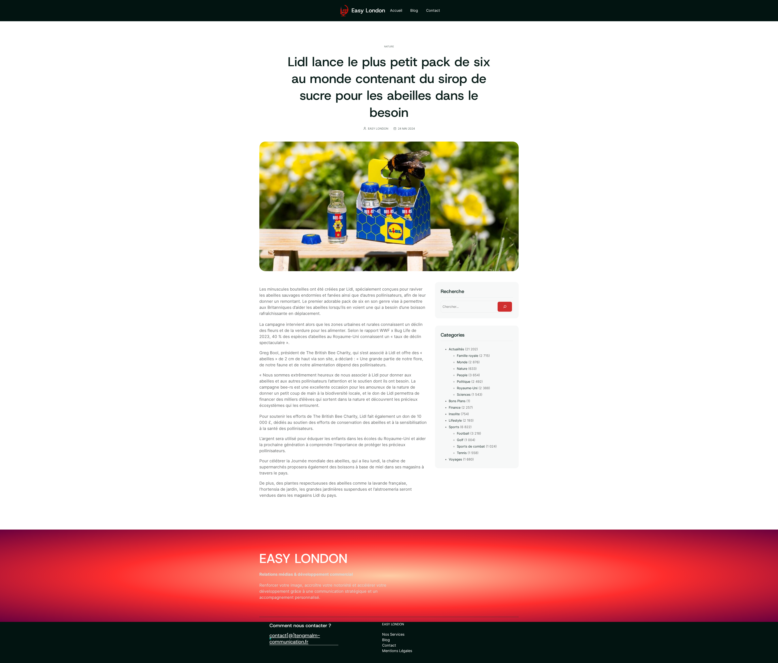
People (462, 375)
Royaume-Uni (467, 388)
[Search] (505, 307)
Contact (389, 645)
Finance (455, 407)
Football (463, 433)
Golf (460, 440)
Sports (454, 427)
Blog (386, 640)
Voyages (455, 459)
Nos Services (393, 634)
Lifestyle (455, 420)
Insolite (454, 414)
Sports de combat (471, 446)
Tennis (462, 453)
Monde (462, 362)
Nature (389, 46)
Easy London (368, 10)
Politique (463, 381)
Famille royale (467, 356)
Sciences (463, 394)
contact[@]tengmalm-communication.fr (294, 638)
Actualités (456, 349)
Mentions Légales (397, 651)
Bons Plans (457, 401)
